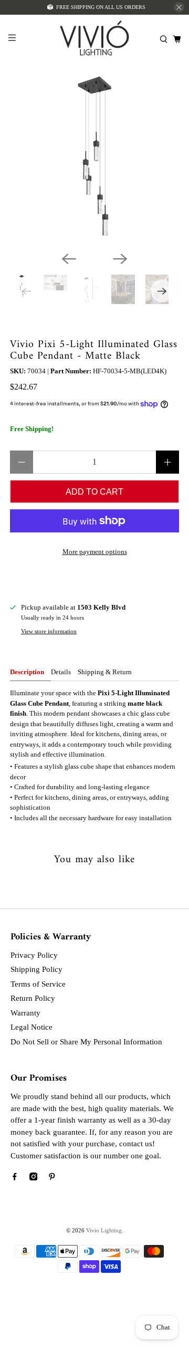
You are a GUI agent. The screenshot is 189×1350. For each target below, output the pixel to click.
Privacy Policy (34, 955)
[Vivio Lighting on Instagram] (33, 1178)
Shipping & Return (105, 672)
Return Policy (32, 998)
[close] (179, 7)
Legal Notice (31, 1027)
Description (27, 672)
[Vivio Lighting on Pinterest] (52, 1178)
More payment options (94, 552)
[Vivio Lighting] (94, 39)
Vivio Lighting (104, 1230)
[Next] (120, 259)
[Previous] (69, 259)
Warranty (25, 1013)
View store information (49, 631)
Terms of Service (38, 984)
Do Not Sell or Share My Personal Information (86, 1042)
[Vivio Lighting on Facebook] (14, 1178)
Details (61, 672)
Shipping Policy (36, 969)
